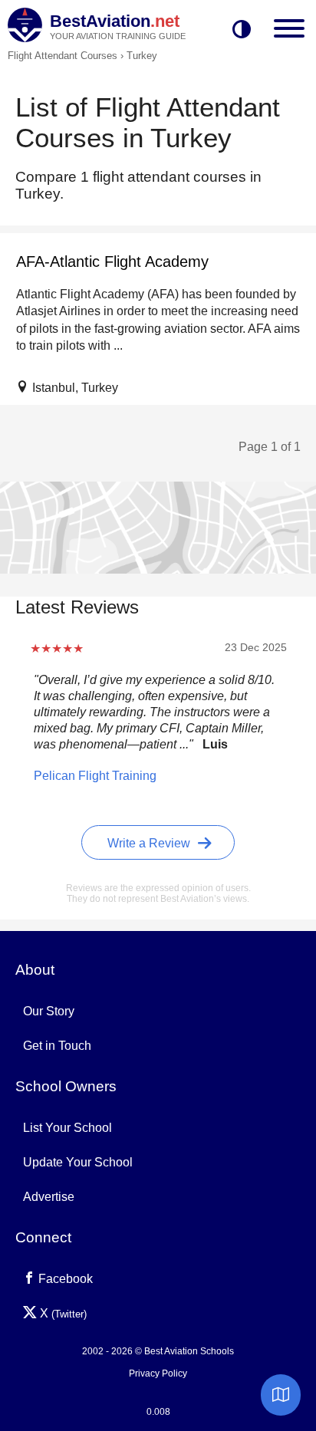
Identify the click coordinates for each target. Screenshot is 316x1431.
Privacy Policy (158, 1373)
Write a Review (150, 843)
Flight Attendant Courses (62, 55)
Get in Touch (57, 1045)
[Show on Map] (281, 1395)
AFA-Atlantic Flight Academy (112, 261)
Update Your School (78, 1162)
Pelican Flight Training (95, 775)
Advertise (48, 1196)
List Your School (67, 1127)
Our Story (48, 1011)
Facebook (64, 1278)
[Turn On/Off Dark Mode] (241, 30)
